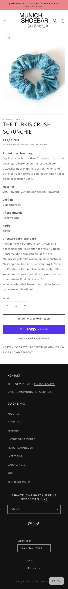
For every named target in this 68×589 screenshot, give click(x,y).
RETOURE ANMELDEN (20, 447)
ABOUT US (14, 413)
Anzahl (6, 298)
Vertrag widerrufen (19, 481)
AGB (10, 473)
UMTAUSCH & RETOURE (21, 439)
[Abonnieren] (56, 509)
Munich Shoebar (29, 582)
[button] (5, 21)
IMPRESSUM (15, 456)
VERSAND (13, 430)
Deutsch (31, 568)
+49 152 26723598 (44, 384)
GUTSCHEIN (14, 422)
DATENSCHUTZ (16, 464)
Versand (16, 144)
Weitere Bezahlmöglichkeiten (34, 338)
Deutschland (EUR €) (32, 548)
